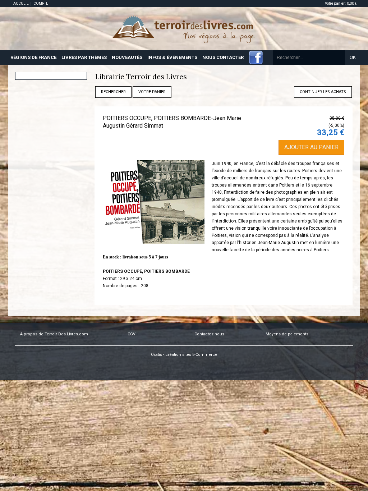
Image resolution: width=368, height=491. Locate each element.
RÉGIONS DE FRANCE (33, 57)
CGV (131, 334)
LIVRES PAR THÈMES (84, 57)
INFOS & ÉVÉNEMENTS (172, 57)
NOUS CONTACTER (223, 57)
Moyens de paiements (287, 334)
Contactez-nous (209, 334)
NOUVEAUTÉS (127, 57)
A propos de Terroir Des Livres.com (54, 334)
